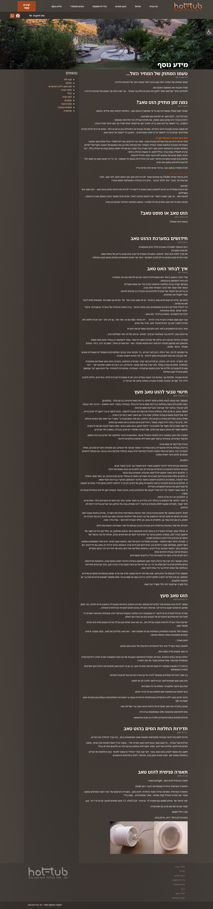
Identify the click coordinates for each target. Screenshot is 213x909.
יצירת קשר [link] (180, 893)
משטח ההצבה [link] (65, 107)
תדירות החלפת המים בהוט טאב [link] (156, 728)
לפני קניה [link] (67, 96)
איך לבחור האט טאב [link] (167, 269)
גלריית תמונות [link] (100, 6)
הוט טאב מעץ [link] (174, 595)
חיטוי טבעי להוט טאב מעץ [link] (161, 392)
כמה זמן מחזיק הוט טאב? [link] (162, 102)
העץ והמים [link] (120, 6)
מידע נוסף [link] (56, 6)
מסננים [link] (68, 100)
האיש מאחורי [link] (77, 6)
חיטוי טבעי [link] (66, 89)
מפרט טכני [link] (66, 103)
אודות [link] (138, 6)
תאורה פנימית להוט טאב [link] (163, 772)
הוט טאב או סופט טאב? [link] (164, 213)
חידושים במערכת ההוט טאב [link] (159, 238)
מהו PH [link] (68, 79)
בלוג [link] (183, 888)
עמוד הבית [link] (180, 866)
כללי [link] (69, 93)
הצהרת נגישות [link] (178, 897)
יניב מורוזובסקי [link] (35, 904)
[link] (209, 32)
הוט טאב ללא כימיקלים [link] (60, 86)
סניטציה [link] (68, 110)
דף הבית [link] (154, 6)
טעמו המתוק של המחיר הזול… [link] (157, 73)
